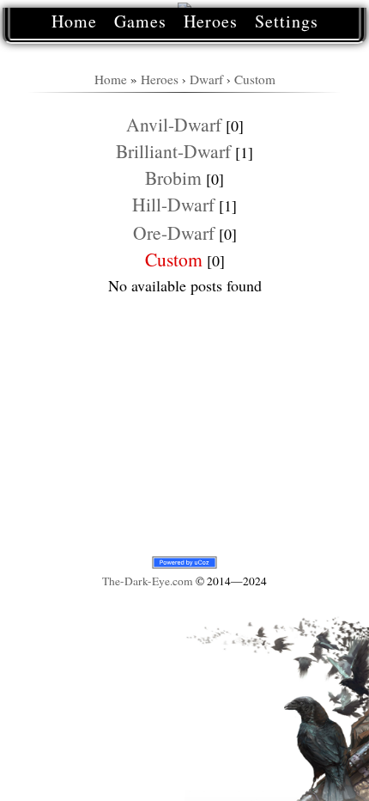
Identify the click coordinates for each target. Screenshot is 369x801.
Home (74, 21)
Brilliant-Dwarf (173, 150)
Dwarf (206, 79)
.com (147, 581)
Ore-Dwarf (174, 232)
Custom (254, 79)
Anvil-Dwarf (173, 124)
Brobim (173, 177)
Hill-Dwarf (173, 204)
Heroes (211, 21)
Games (140, 21)
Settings (286, 21)
